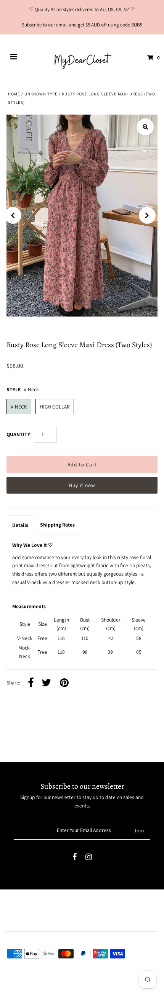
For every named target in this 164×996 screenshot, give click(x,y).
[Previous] (13, 215)
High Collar (55, 406)
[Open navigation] (14, 57)
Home (14, 94)
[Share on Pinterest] (64, 683)
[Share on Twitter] (46, 683)
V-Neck (19, 406)
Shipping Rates (57, 524)
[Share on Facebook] (31, 683)
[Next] (147, 215)
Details (20, 525)
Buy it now (82, 485)
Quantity (18, 434)
